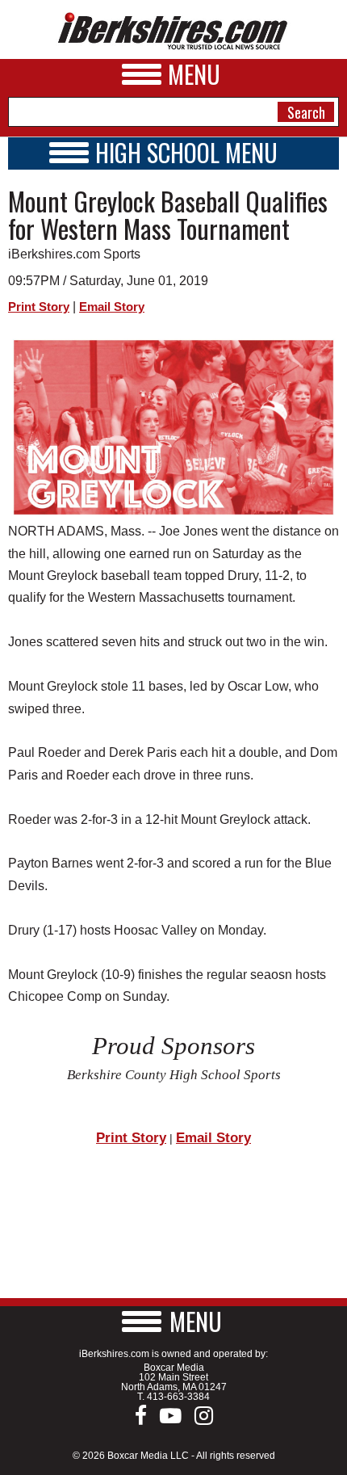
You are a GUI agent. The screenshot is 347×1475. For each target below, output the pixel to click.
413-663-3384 (178, 1396)
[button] (173, 1321)
